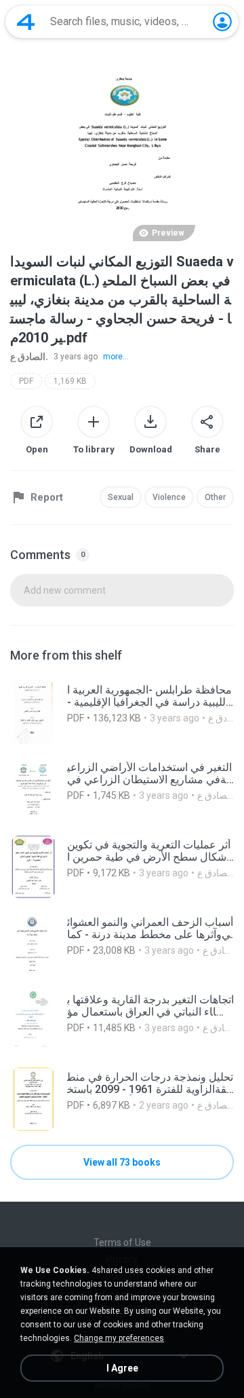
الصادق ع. (29, 356)
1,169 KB (70, 381)
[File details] (122, 712)
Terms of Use (122, 1242)
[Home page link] (26, 22)
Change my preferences (119, 1338)
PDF (26, 381)
